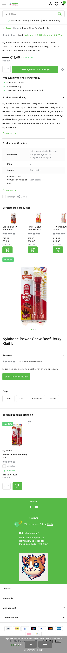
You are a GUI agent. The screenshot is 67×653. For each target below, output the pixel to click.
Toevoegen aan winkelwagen (35, 69)
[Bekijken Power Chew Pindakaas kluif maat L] (38, 218)
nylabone (37, 398)
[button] (31, 329)
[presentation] (3, 294)
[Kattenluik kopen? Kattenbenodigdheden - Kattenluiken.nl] (17, 4)
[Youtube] (36, 507)
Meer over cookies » (33, 650)
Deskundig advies (16, 82)
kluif (22, 398)
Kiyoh (50, 524)
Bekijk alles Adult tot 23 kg (50, 35)
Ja (31, 644)
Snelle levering (14, 86)
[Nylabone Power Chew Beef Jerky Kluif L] (16, 434)
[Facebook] (30, 507)
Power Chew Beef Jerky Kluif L (14, 456)
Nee (45, 644)
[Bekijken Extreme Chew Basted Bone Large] (13, 218)
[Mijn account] (50, 4)
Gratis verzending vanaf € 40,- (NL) (25, 90)
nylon (53, 398)
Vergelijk (11, 197)
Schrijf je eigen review (16, 376)
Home (16, 28)
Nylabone (29, 35)
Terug (8, 28)
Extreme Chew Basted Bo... (9, 228)
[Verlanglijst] (56, 4)
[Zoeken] (60, 13)
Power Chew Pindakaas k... (35, 228)
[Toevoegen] (7, 249)
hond (8, 398)
